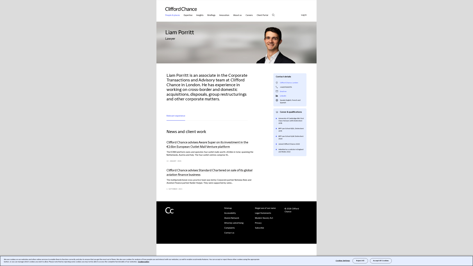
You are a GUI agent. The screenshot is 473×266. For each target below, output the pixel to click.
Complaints (229, 228)
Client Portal (262, 15)
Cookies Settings (343, 261)
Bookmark (255, 191)
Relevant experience (176, 116)
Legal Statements (263, 213)
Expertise (188, 15)
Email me (283, 91)
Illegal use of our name (265, 208)
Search (273, 15)
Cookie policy (143, 262)
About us (237, 15)
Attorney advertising (233, 223)
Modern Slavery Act (264, 218)
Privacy (258, 223)
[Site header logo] (231, 9)
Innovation (224, 15)
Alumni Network (231, 218)
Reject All (360, 261)
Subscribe (259, 228)
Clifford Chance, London (289, 83)
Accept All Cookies (381, 261)
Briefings (211, 15)
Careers (249, 15)
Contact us (229, 233)
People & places (172, 15)
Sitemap (228, 208)
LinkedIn (283, 96)
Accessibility (230, 213)
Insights (199, 15)
